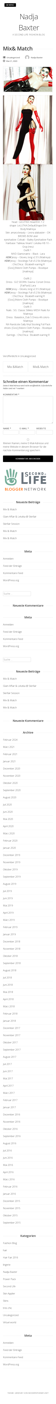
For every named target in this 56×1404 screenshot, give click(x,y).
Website (41, 428)
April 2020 (8, 826)
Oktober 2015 (10, 1215)
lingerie (6, 1264)
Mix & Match (10, 509)
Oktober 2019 (10, 869)
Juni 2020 (8, 811)
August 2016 (9, 1143)
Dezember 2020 (11, 768)
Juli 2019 (7, 891)
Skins (5, 1300)
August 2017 (9, 1056)
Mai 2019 (8, 905)
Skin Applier (9, 1293)
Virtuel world (9, 1322)
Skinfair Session (11, 523)
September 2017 (12, 1049)
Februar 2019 (10, 927)
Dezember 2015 (11, 1201)
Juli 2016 (7, 1150)
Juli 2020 (7, 804)
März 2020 (9, 833)
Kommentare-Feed (13, 573)
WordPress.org (11, 580)
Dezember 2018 (11, 941)
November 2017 (11, 1035)
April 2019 (8, 912)
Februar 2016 (10, 1186)
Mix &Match (15, 367)
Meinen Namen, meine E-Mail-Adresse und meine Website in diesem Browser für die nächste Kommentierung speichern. (25, 447)
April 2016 (8, 1172)
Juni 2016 (8, 1157)
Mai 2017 (8, 1078)
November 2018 (11, 948)
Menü (11, 5)
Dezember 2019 (11, 855)
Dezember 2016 (11, 1114)
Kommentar (11, 394)
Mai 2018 (8, 992)
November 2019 (11, 862)
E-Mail (24, 428)
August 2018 (9, 970)
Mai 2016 (8, 1165)
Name (7, 428)
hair (5, 1250)
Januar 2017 (9, 1107)
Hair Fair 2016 (10, 1257)
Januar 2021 (9, 761)
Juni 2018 (8, 984)
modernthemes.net (38, 1393)
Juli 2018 (7, 977)
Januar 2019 (9, 934)
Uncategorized (13, 57)
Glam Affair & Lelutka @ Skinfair (19, 516)
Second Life (9, 1286)
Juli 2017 (7, 1064)
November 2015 (11, 1208)
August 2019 (9, 883)
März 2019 (9, 920)
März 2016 (9, 1179)
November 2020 (11, 775)
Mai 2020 (8, 819)
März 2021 (9, 747)
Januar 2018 (9, 1020)
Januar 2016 (9, 1193)
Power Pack (9, 1279)
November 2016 (11, 1121)
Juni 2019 (8, 898)
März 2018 (9, 1006)
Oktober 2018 (10, 956)
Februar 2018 (10, 1013)
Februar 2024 (10, 739)
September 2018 (12, 963)
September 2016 (12, 1136)
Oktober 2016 (10, 1129)
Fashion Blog (10, 1243)
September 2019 (12, 876)
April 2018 (8, 999)
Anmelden (8, 558)
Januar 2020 (9, 847)
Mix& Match (41, 367)
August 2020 (9, 797)
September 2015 (12, 1222)
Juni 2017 (8, 1071)
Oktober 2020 (10, 783)
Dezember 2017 (11, 1028)
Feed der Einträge (12, 565)
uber (35, 236)
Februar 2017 (10, 1100)
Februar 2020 (10, 840)
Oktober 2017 (10, 1042)
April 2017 (8, 1085)
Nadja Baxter (10, 1272)
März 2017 (9, 1093)
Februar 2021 (10, 754)
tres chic (7, 1308)
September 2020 (12, 790)
